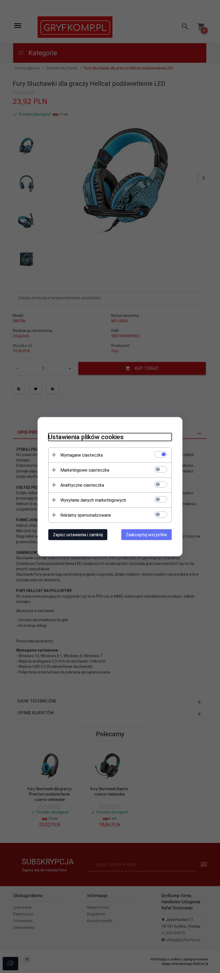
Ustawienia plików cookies (86, 437)
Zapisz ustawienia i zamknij (78, 534)
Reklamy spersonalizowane (85, 514)
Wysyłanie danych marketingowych (93, 499)
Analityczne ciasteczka (82, 484)
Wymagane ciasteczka (81, 454)
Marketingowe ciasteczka (84, 469)
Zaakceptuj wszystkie (146, 534)
